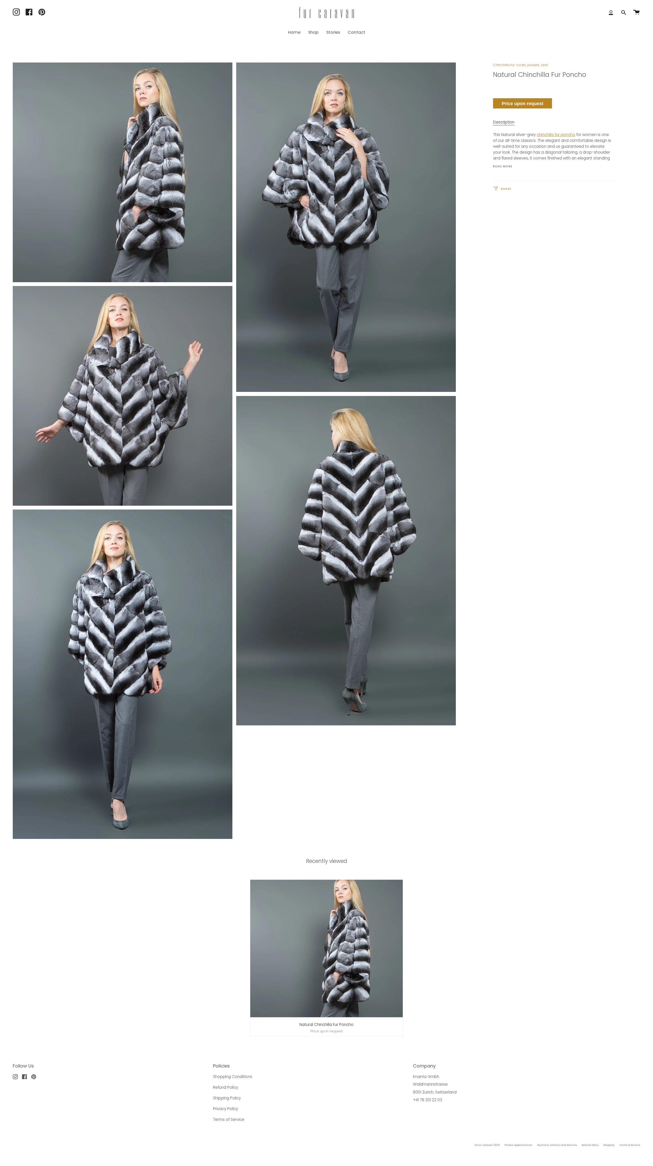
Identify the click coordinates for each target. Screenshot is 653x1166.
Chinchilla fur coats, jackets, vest (520, 65)
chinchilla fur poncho (556, 134)
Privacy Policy (225, 1108)
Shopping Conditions (232, 1076)
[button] (313, 32)
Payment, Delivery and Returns (557, 1145)
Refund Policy (225, 1087)
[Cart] (636, 12)
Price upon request (522, 103)
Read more (502, 166)
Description (503, 122)
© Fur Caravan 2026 (487, 1145)
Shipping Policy (227, 1098)
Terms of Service (228, 1119)
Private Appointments (518, 1145)
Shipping (609, 1145)
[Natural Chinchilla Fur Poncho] (326, 948)
